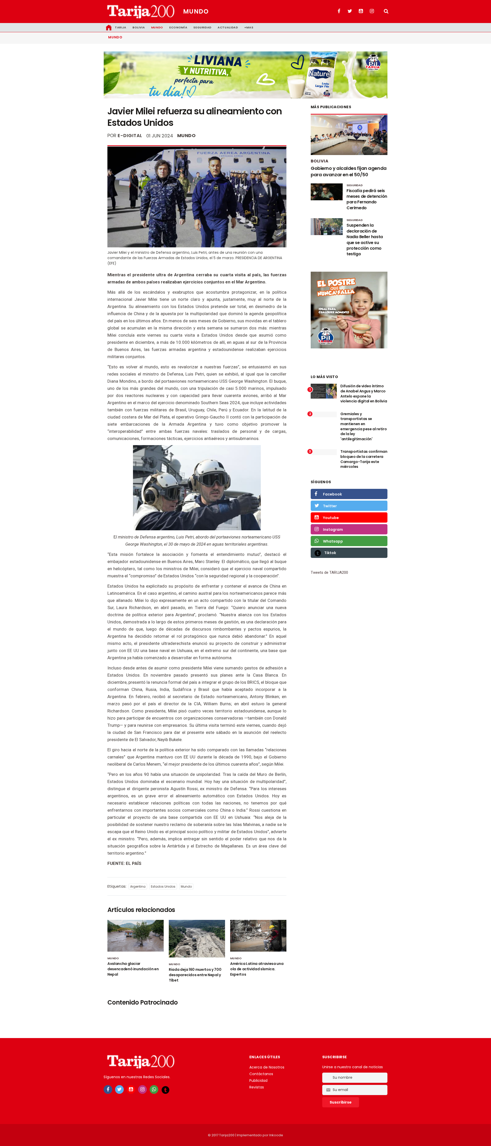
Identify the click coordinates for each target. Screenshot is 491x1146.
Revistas (256, 1087)
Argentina (138, 886)
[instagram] (142, 1089)
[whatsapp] (154, 1089)
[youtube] (131, 1089)
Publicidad (258, 1080)
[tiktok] (165, 1089)
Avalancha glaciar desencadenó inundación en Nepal (133, 969)
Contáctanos (261, 1073)
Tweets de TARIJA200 (329, 572)
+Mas (248, 27)
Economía (178, 27)
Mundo (196, 11)
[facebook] (108, 1089)
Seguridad (202, 27)
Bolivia (138, 27)
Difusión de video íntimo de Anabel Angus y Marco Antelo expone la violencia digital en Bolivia (363, 393)
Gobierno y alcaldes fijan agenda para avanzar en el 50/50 (349, 171)
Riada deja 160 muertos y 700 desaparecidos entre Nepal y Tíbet (195, 975)
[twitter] (119, 1089)
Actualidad (228, 27)
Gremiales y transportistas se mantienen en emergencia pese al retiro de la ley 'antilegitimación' (363, 426)
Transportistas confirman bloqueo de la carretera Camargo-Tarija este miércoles (363, 459)
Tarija (120, 27)
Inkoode (276, 1135)
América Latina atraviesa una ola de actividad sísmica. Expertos (256, 969)
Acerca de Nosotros (266, 1067)
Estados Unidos (163, 886)
